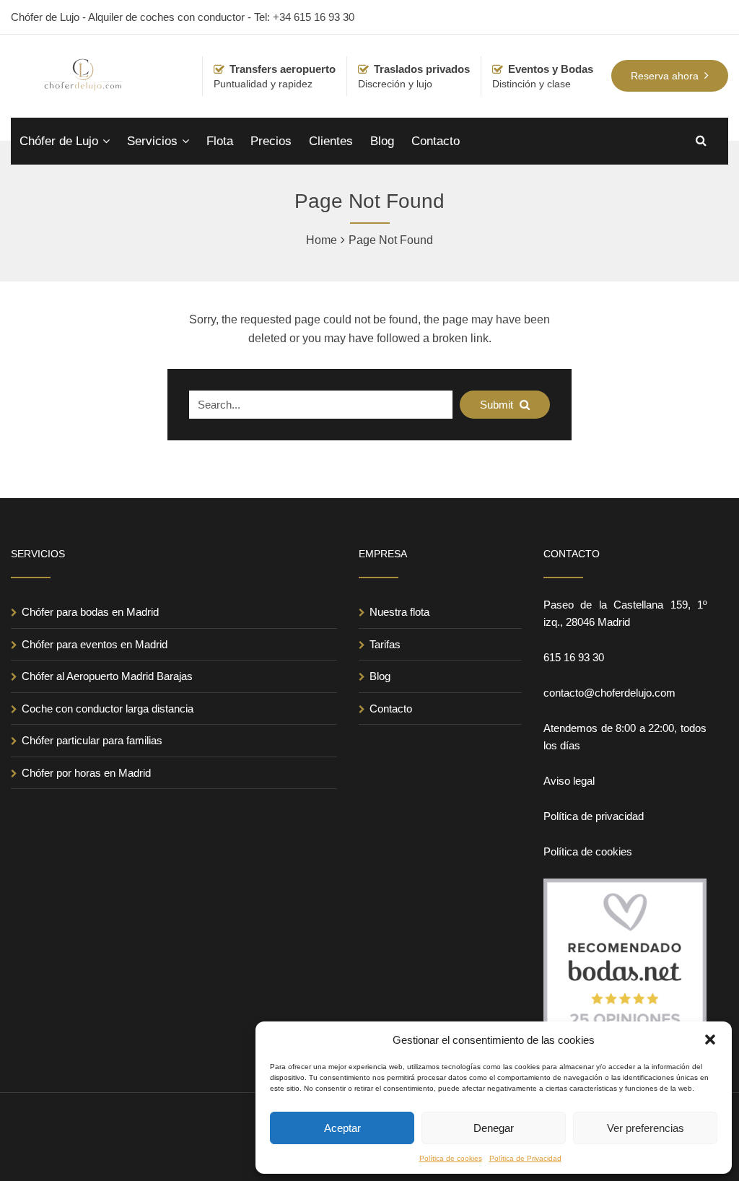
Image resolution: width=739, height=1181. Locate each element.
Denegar (493, 1128)
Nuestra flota (399, 612)
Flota (219, 141)
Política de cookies (450, 1158)
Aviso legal (569, 781)
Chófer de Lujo (58, 141)
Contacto (435, 141)
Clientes (331, 141)
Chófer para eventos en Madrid (94, 644)
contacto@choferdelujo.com (609, 693)
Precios (271, 141)
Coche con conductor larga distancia (107, 708)
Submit (498, 404)
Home (321, 240)
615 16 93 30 (573, 657)
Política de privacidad (593, 816)
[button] (710, 1039)
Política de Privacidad (525, 1158)
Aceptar (342, 1128)
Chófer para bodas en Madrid (90, 612)
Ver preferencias (645, 1128)
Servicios (152, 141)
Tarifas (385, 644)
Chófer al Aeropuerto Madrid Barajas (107, 676)
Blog (382, 141)
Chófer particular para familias (92, 740)
